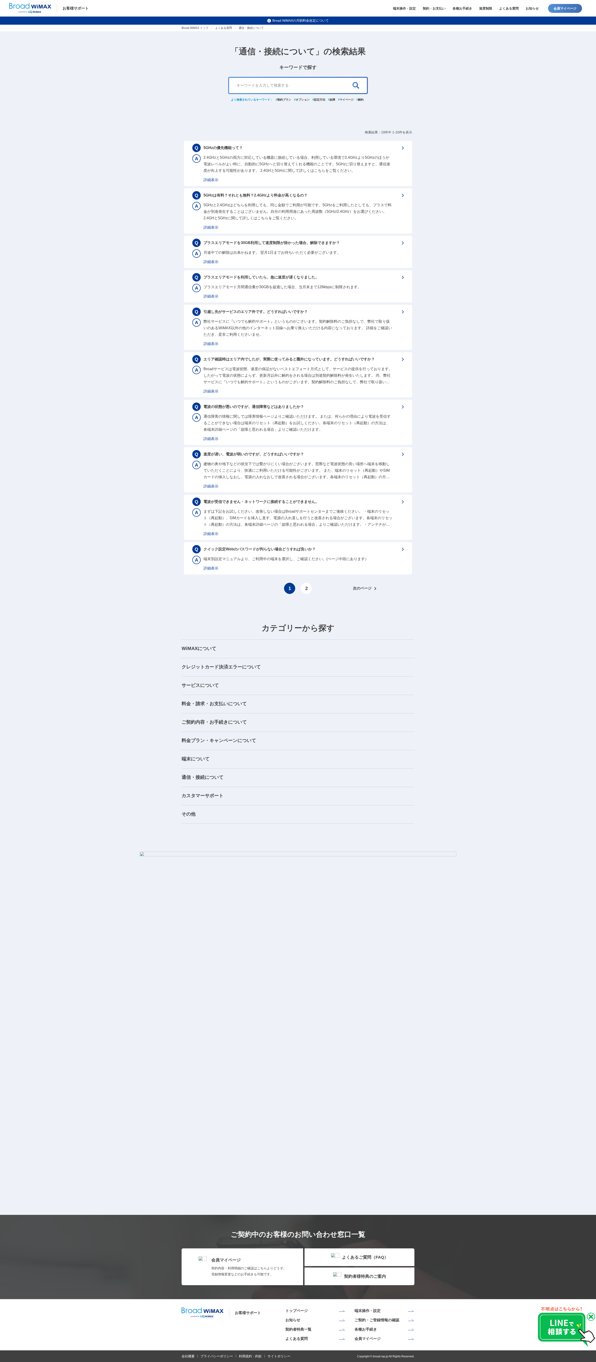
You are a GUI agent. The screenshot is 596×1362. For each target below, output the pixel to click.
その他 (189, 814)
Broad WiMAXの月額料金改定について (300, 20)
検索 (355, 85)
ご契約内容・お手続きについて (214, 722)
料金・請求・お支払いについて (214, 703)
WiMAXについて (199, 648)
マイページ (347, 99)
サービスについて (200, 685)
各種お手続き (462, 8)
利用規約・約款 (250, 1356)
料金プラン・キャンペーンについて (219, 740)
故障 (332, 99)
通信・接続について (203, 777)
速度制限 (485, 8)
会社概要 (188, 1356)
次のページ (362, 588)
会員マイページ (565, 8)
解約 (361, 99)
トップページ (296, 1311)
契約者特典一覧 (298, 1329)
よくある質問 (509, 8)
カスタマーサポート (203, 795)
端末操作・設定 (404, 8)
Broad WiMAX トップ (195, 28)
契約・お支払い (434, 8)
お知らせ (532, 8)
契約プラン (284, 99)
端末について (196, 758)
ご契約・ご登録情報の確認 (377, 1320)
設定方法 (319, 99)
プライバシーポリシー (216, 1356)
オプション (303, 99)
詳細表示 (210, 180)
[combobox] (298, 85)
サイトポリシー (279, 1356)
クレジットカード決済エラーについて (221, 666)
